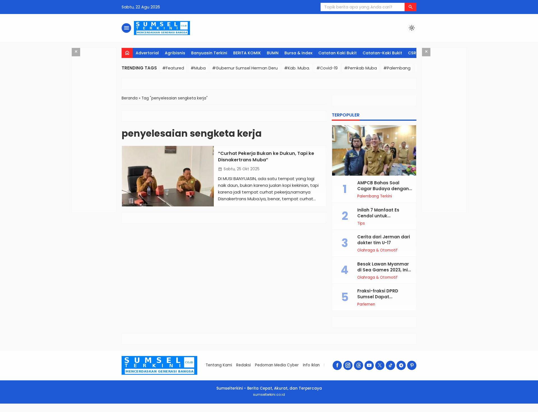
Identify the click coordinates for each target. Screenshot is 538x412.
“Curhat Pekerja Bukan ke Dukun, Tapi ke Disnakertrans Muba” (266, 156)
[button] (410, 7)
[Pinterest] (411, 365)
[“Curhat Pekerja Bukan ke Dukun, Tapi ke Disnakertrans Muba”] (168, 176)
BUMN (273, 53)
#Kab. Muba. (297, 68)
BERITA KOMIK (247, 53)
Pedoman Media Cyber (277, 365)
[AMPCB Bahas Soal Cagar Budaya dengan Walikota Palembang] (374, 150)
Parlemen (366, 304)
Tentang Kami (219, 365)
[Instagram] (348, 365)
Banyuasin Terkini (209, 53)
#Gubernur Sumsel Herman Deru (245, 68)
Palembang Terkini (374, 196)
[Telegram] (401, 365)
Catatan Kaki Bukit (337, 53)
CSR (412, 53)
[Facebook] (337, 365)
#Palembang (397, 68)
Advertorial (147, 53)
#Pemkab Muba (360, 68)
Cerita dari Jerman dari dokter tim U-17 (383, 240)
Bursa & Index (298, 53)
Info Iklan (311, 365)
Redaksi (243, 365)
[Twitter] (379, 365)
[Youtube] (369, 365)
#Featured (173, 68)
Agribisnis (175, 53)
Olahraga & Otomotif (377, 250)
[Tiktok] (390, 365)
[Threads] (358, 365)
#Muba (198, 68)
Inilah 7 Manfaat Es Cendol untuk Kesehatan (378, 216)
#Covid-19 (327, 68)
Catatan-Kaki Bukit (382, 53)
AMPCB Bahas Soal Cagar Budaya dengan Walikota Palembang (383, 188)
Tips (361, 223)
